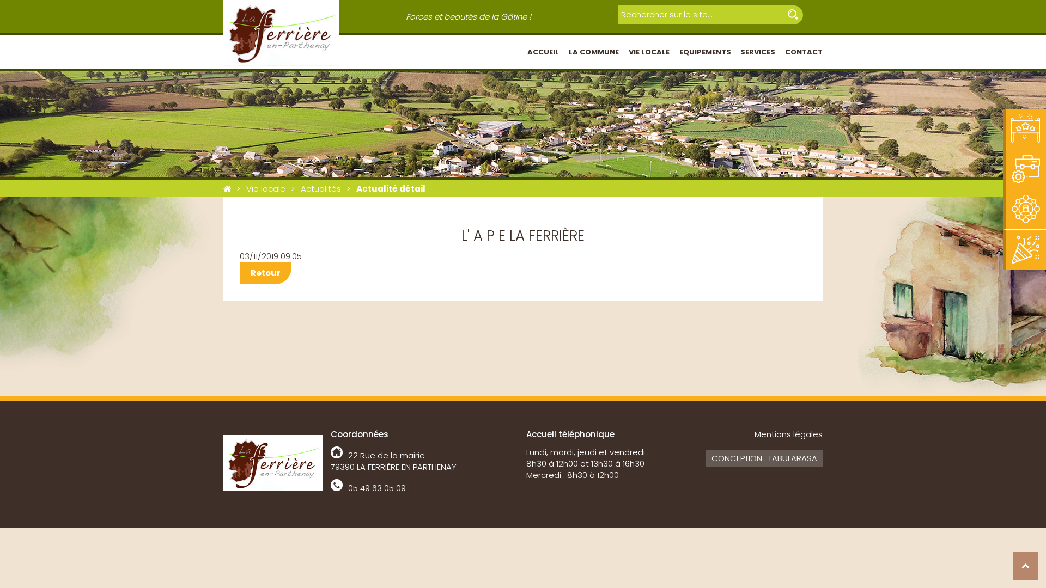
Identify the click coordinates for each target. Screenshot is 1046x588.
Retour (266, 273)
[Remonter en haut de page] (1025, 566)
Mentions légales (789, 434)
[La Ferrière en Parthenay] (227, 188)
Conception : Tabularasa (764, 458)
